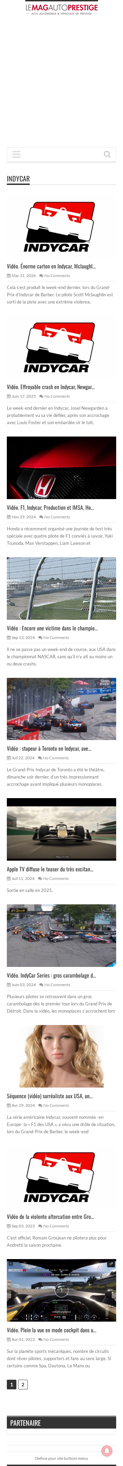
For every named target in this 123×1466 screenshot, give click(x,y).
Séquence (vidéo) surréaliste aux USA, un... (50, 1096)
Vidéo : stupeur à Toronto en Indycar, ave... (49, 748)
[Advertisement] (61, 83)
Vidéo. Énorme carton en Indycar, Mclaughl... (51, 266)
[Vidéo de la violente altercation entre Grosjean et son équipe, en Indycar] (67, 1176)
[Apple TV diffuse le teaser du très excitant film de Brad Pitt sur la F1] (67, 829)
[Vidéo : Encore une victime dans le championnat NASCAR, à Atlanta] (67, 588)
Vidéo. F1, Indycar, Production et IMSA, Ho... (50, 507)
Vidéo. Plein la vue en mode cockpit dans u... (51, 1330)
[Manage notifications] (106, 1450)
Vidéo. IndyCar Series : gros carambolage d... (51, 975)
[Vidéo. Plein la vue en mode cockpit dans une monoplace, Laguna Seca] (67, 1290)
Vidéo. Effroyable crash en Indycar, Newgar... (51, 387)
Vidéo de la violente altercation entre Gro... (50, 1216)
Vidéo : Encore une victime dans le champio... (52, 628)
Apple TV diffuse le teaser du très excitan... (50, 869)
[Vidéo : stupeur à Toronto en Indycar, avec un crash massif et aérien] (67, 709)
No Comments (57, 275)
